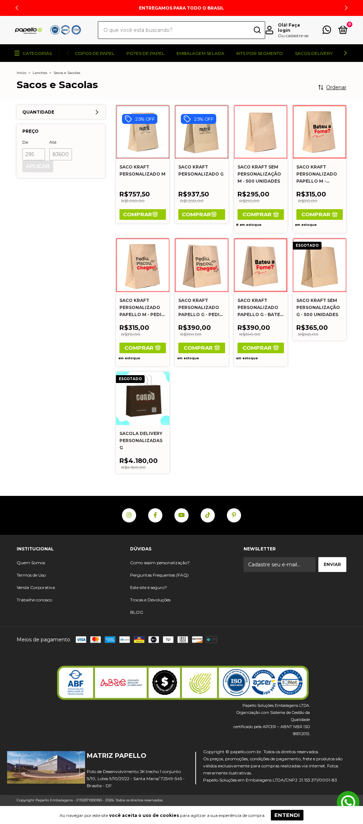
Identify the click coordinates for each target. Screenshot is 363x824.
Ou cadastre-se (293, 35)
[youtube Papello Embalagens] (181, 515)
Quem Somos (31, 562)
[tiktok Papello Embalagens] (208, 515)
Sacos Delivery (314, 53)
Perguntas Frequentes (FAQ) (159, 575)
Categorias (37, 53)
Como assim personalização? (160, 562)
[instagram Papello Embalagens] (129, 515)
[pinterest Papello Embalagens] (234, 515)
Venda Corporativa (36, 587)
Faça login (289, 27)
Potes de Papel (145, 53)
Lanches (40, 72)
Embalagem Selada (200, 53)
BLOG (136, 612)
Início (21, 72)
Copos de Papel (95, 53)
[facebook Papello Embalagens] (155, 515)
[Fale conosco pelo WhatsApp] (327, 31)
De (25, 142)
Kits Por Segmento (259, 53)
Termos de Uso (31, 575)
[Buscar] (257, 31)
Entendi (287, 815)
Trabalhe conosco (34, 599)
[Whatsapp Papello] (348, 803)
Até (52, 142)
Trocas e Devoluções (150, 599)
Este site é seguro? (148, 587)
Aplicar (38, 166)
